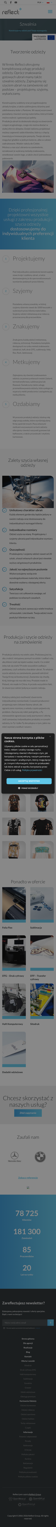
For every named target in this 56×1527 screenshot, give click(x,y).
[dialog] (28, 763)
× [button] (50, 736)
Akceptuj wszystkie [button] (29, 781)
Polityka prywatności (32, 770)
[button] (28, 788)
